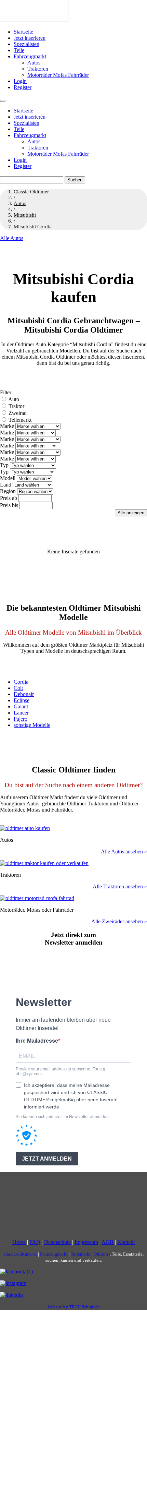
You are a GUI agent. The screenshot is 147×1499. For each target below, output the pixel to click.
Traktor (16, 406)
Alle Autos (11, 238)
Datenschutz (57, 1242)
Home (19, 1242)
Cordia (21, 682)
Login (20, 81)
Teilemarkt (20, 420)
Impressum (86, 1242)
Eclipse (21, 700)
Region (8, 491)
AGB (107, 1242)
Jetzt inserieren (29, 38)
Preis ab (8, 498)
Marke (7, 426)
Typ (4, 465)
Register (22, 87)
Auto (13, 399)
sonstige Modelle (32, 725)
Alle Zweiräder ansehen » (119, 921)
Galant (21, 706)
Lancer (21, 713)
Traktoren (37, 69)
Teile (19, 50)
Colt (18, 688)
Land (5, 485)
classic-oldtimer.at (20, 1254)
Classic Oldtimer (31, 191)
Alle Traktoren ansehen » (120, 886)
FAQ (34, 1242)
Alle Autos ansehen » (124, 851)
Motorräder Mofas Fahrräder (58, 75)
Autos (33, 62)
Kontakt (126, 1242)
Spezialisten (26, 44)
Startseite (23, 32)
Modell (7, 478)
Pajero (20, 719)
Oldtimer (102, 1254)
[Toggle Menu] (2, 101)
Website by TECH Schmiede (74, 1306)
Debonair (24, 694)
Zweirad (18, 413)
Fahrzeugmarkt (30, 56)
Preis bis (9, 505)
